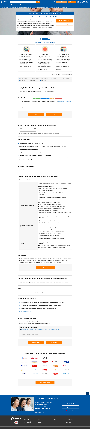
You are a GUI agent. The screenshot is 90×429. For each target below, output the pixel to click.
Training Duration (23, 80)
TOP (87, 392)
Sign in (52, 1)
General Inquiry (64, 24)
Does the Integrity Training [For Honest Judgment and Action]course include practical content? (41, 305)
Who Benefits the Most (34, 78)
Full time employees (58, 98)
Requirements (43, 80)
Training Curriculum (65, 78)
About (67, 418)
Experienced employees (45, 98)
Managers (52, 98)
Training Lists (40, 422)
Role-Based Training (27, 419)
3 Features (54, 78)
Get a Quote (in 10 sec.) (65, 20)
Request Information (61, 1)
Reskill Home (54, 419)
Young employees (36, 98)
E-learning (23, 5)
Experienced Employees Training (41, 329)
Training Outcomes (44, 78)
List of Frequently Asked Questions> (25, 311)
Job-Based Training (27, 422)
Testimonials (74, 5)
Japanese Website (71, 410)
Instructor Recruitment (69, 419)
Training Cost (32, 80)
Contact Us (72, 1)
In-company (15, 5)
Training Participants (23, 78)
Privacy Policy (68, 422)
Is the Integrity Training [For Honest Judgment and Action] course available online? (38, 308)
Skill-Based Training (27, 421)
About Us (85, 5)
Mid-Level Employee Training (54, 329)
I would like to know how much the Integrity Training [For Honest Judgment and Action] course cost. (42, 302)
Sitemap (67, 424)
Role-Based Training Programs (27, 329)
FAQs (80, 5)
